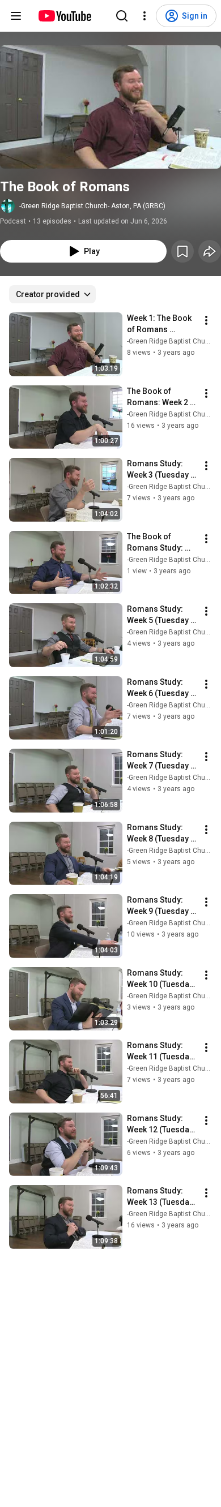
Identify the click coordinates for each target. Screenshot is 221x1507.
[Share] (209, 251)
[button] (110, 107)
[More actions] (206, 320)
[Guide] (16, 16)
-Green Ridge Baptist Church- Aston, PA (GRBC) (92, 206)
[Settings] (144, 16)
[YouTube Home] (64, 16)
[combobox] (52, 294)
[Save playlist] (182, 251)
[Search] (122, 16)
